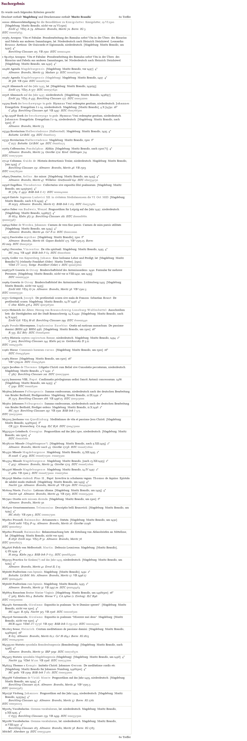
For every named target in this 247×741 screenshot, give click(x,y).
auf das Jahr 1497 (27, 94)
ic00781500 (16, 171)
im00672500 (43, 455)
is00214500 (92, 624)
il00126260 (21, 438)
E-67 (43, 192)
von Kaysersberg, (30, 258)
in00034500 (86, 494)
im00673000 (46, 473)
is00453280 (15, 344)
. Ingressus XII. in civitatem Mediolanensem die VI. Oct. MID (59, 197)
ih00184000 (43, 332)
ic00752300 (16, 155)
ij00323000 (77, 398)
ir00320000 (16, 599)
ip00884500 (69, 554)
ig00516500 (47, 304)
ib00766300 (75, 110)
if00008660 (80, 216)
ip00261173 (15, 542)
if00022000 (70, 232)
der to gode (31, 103)
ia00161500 (73, 72)
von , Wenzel (28, 209)
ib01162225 (49, 135)
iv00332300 (74, 716)
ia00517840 (50, 89)
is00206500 (70, 612)
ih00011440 (80, 320)
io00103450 (22, 277)
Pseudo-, (39, 325)
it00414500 (85, 485)
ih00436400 (22, 353)
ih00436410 (38, 362)
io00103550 (16, 292)
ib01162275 (58, 143)
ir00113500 (58, 455)
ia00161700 (42, 81)
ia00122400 (63, 51)
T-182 (47, 672)
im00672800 (85, 447)
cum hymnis (27, 571)
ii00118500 (31, 386)
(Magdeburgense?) (31, 443)
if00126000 (63, 252)
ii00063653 (15, 32)
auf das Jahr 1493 (27, 86)
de (26, 270)
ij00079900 (62, 374)
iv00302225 (15, 703)
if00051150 (26, 244)
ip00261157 (15, 526)
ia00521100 (80, 98)
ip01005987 (9, 220)
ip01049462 (15, 579)
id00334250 (91, 180)
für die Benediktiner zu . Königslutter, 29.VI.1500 (62, 22)
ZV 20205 (21, 265)
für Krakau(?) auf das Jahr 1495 (37, 559)
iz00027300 (48, 514)
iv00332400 (44, 731)
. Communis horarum (32, 349)
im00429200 (16, 639)
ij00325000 (15, 414)
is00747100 (64, 660)
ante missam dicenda (30, 499)
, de (23, 160)
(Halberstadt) (37, 131)
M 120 (34, 660)
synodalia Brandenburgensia (37, 644)
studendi (23, 478)
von (30, 419)
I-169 (71, 204)
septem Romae (32, 337)
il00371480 (89, 204)
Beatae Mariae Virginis (33, 592)
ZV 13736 (36, 624)
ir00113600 (61, 473)
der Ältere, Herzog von (58, 310)
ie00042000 (61, 192)
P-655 (49, 554)
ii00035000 (65, 672)
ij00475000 (73, 426)
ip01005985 (16, 688)
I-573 (77, 410)
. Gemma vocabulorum (34, 708)
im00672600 (85, 464)
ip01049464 (73, 587)
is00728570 (71, 651)
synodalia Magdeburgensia (34, 656)
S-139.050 (72, 624)
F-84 (46, 252)
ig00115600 (75, 265)
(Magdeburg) (35, 77)
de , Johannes (28, 224)
